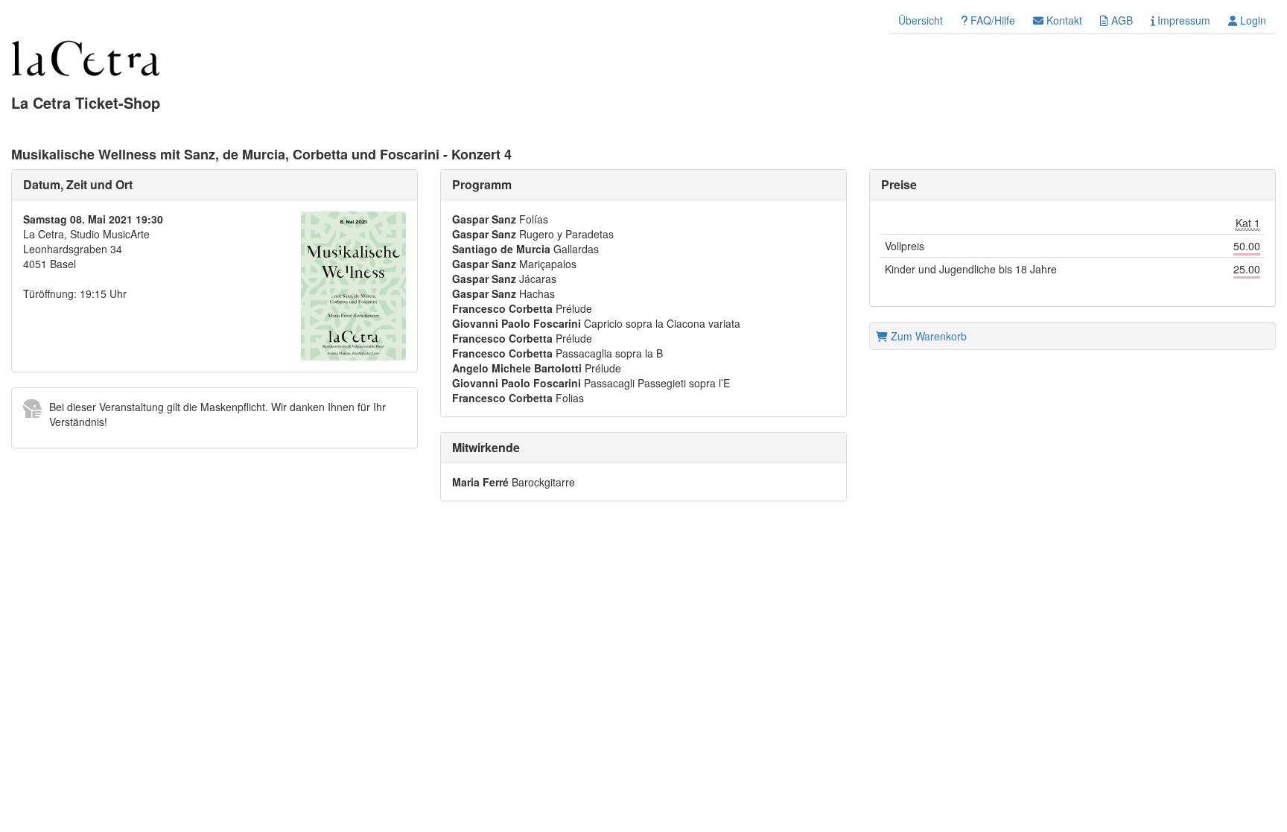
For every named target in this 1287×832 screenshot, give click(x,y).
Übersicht (920, 20)
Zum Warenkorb (927, 335)
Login (1251, 20)
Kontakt (1062, 20)
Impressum (1182, 20)
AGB (1120, 20)
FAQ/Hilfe (991, 20)
